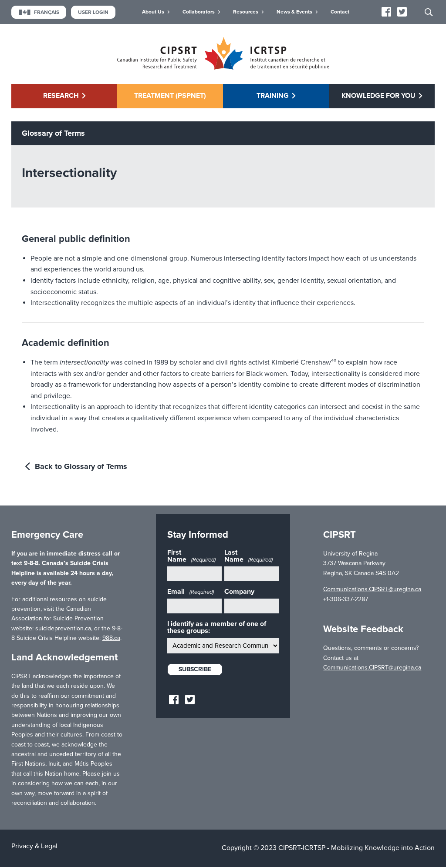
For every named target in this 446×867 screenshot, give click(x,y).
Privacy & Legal (34, 846)
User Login (93, 12)
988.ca (111, 638)
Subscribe (195, 669)
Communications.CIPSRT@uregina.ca (372, 589)
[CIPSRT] (223, 67)
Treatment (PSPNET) (170, 95)
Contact (340, 12)
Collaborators (198, 12)
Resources (245, 12)
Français (46, 12)
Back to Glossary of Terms (80, 466)
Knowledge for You (378, 95)
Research (61, 95)
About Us (153, 12)
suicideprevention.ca (63, 628)
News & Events (294, 12)
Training (273, 95)
